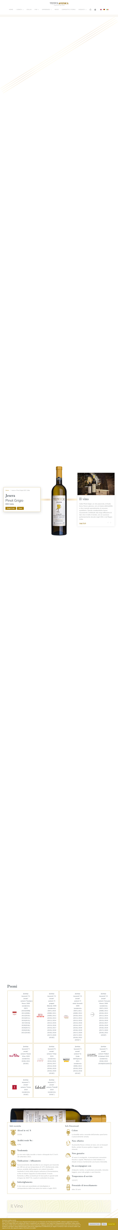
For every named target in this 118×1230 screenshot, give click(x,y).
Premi (20, 508)
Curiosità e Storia (68, 9)
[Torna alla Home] (59, 4)
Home (11, 9)
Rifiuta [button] (104, 1224)
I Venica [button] (19, 9)
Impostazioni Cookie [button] (95, 1224)
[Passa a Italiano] (107, 10)
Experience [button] (46, 9)
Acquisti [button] (82, 9)
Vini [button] (36, 9)
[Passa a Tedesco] (104, 10)
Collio (29, 9)
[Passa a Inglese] (101, 10)
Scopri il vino (11, 508)
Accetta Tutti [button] (111, 1224)
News (57, 9)
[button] (108, 522)
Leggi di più (82, 523)
